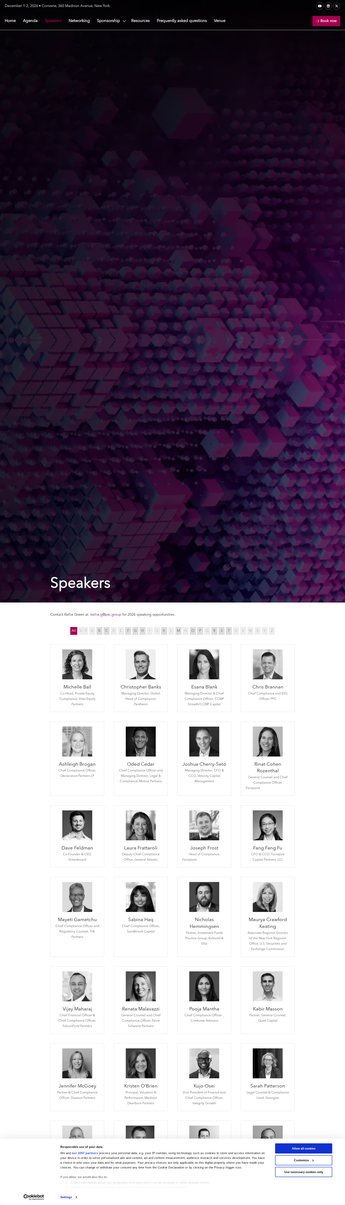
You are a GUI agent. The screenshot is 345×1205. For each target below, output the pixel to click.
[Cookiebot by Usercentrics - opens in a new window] (33, 1197)
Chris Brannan (267, 687)
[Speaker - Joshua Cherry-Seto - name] (204, 759)
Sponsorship (108, 21)
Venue (219, 21)
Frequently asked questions (182, 21)
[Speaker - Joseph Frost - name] (204, 836)
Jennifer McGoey (77, 1086)
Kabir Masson (268, 1009)
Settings (66, 1197)
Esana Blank (204, 687)
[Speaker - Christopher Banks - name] (141, 678)
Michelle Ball (77, 687)
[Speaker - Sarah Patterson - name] (267, 1077)
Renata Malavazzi (141, 1009)
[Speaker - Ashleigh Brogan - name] (77, 759)
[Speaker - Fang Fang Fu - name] (267, 836)
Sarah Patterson (267, 1086)
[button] (326, 21)
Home (10, 21)
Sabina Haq (140, 920)
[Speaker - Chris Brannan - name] (267, 678)
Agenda (30, 21)
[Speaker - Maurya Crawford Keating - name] (267, 916)
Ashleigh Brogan (77, 764)
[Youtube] (319, 6)
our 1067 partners (85, 1153)
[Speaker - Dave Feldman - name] (77, 836)
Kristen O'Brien (141, 1086)
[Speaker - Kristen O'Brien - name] (141, 1077)
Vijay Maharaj (77, 1009)
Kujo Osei (204, 1086)
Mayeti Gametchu (77, 920)
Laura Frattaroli (140, 848)
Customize (301, 1160)
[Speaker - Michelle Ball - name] (77, 678)
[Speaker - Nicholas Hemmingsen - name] (204, 916)
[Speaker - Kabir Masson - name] (267, 1000)
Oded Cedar (141, 764)
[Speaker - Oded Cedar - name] (141, 759)
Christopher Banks (141, 687)
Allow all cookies (303, 1148)
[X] (336, 6)
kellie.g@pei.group (105, 614)
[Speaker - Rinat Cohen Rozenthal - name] (267, 759)
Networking (79, 21)
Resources (140, 21)
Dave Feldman (77, 848)
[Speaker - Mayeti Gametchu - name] (77, 916)
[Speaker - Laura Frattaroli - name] (141, 836)
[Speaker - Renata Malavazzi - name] (141, 1000)
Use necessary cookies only (303, 1172)
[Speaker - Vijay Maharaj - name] (77, 1000)
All (73, 631)
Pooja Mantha (204, 1009)
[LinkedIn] (328, 6)
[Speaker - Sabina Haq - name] (141, 916)
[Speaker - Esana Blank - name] (204, 678)
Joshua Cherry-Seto (204, 764)
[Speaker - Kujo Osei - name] (204, 1077)
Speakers (53, 21)
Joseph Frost (204, 848)
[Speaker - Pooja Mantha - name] (204, 1000)
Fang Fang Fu (267, 848)
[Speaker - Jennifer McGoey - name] (77, 1077)
